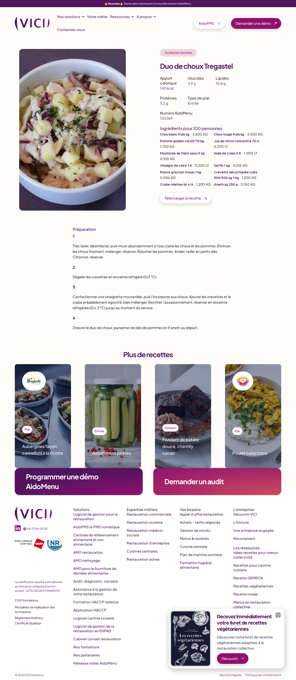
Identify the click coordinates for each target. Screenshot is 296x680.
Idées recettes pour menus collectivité (255, 554)
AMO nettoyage (86, 560)
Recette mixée (245, 594)
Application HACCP (89, 610)
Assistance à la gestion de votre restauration (95, 591)
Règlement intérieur (29, 618)
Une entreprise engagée (253, 530)
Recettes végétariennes (253, 586)
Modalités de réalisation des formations (35, 609)
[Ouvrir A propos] (155, 16)
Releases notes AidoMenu (95, 663)
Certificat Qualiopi (28, 623)
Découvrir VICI (245, 514)
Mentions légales (230, 675)
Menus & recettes (194, 538)
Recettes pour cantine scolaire (252, 567)
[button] (278, 615)
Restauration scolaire (145, 522)
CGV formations (26, 600)
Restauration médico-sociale (145, 532)
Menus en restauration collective (252, 604)
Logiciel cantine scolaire (93, 618)
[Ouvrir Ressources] (132, 16)
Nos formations (86, 647)
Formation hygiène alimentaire (196, 564)
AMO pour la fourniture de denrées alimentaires (94, 570)
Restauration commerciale (149, 514)
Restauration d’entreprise (148, 543)
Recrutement (244, 538)
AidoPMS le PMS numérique (96, 527)
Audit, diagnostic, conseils (95, 581)
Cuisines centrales (142, 551)
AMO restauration (88, 552)
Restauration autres (143, 559)
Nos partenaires (86, 655)
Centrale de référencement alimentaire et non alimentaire (96, 539)
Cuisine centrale (193, 546)
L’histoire (241, 522)
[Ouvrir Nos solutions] (83, 16)
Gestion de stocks (195, 530)
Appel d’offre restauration (201, 514)
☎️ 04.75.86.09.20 (35, 528)
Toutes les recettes (178, 52)
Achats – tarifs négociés (200, 522)
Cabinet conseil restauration (97, 639)
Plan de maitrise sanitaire (201, 554)
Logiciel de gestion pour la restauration (95, 516)
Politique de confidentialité (263, 675)
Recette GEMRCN (248, 578)
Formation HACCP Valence (95, 602)
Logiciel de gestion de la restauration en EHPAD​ (93, 628)
